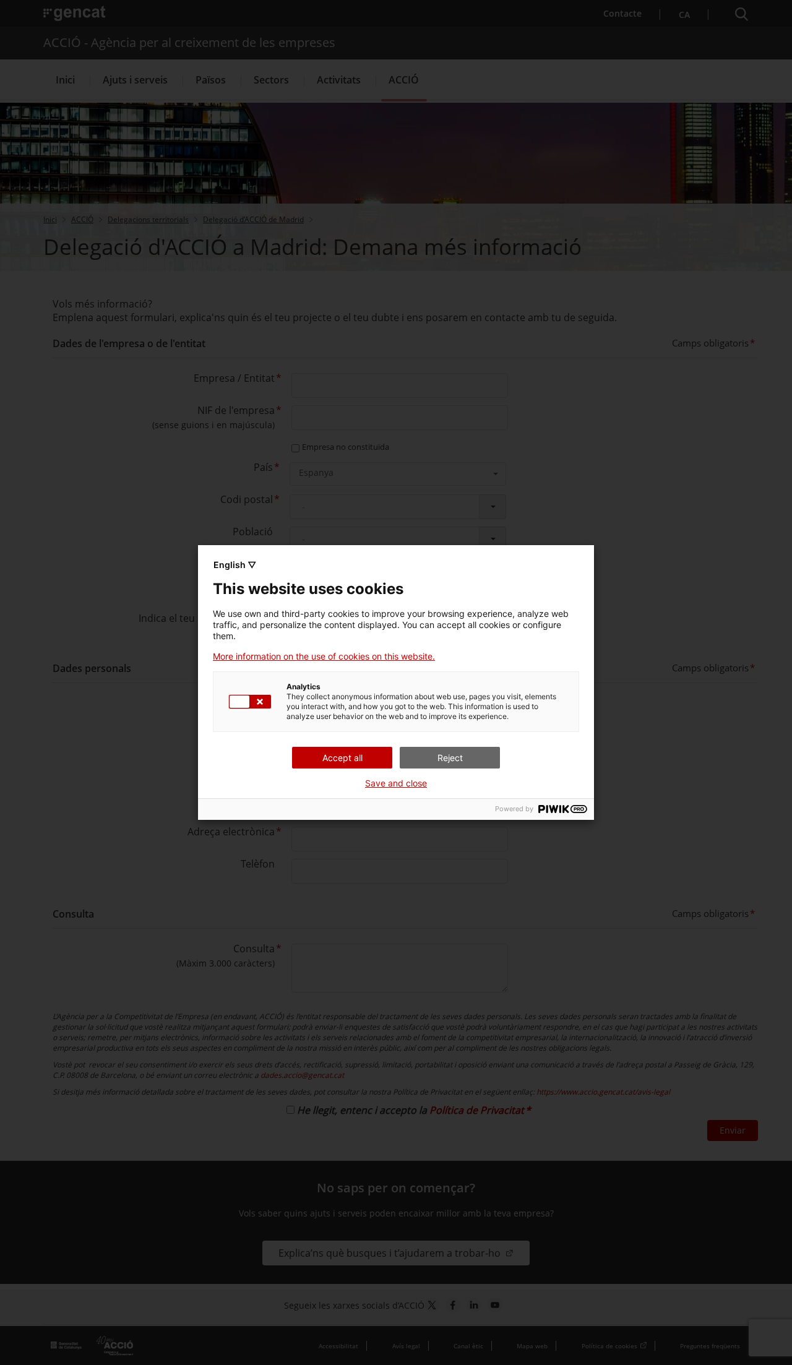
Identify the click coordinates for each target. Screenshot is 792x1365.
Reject (450, 757)
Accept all (342, 757)
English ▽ (234, 564)
